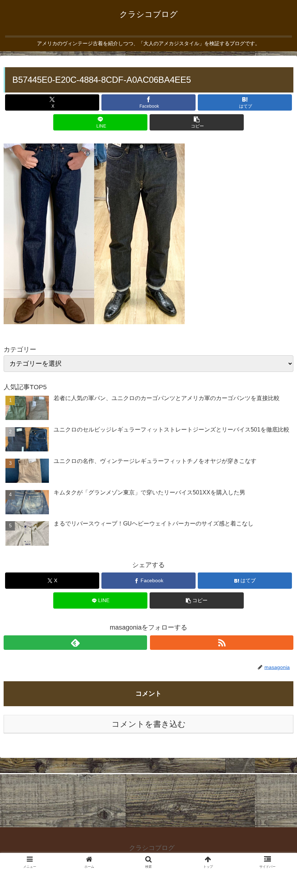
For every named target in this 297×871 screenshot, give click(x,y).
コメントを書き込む (149, 724)
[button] (197, 122)
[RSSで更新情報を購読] (221, 642)
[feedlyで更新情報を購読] (75, 642)
